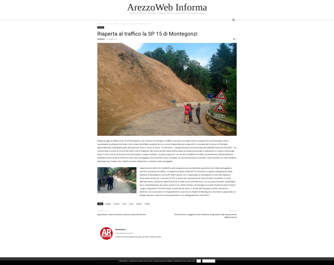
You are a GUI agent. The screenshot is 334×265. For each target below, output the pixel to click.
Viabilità (116, 24)
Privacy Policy (208, 261)
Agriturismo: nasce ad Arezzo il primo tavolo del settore (121, 214)
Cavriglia (108, 204)
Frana (124, 204)
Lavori (131, 204)
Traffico (147, 204)
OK (199, 261)
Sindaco (139, 204)
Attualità (107, 24)
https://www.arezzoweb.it (124, 233)
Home (99, 24)
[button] (233, 20)
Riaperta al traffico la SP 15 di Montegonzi (147, 34)
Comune (117, 204)
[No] (330, 261)
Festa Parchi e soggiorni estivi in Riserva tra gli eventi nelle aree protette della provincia (205, 215)
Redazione (101, 39)
